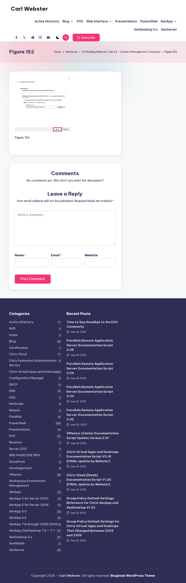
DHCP (13, 384)
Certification (18, 348)
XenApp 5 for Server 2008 (28, 505)
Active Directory (21, 322)
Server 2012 (18, 449)
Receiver (15, 442)
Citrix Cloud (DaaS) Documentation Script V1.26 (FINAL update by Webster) (88, 479)
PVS (12, 436)
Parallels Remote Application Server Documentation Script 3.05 (89, 345)
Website (91, 255)
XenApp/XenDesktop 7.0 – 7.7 (32, 530)
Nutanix (15, 410)
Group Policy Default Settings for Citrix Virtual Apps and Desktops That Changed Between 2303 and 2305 (93, 528)
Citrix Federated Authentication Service (32, 363)
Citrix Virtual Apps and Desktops (33, 372)
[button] (86, 37)
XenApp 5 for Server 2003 (28, 498)
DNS (12, 391)
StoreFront (17, 462)
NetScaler (16, 404)
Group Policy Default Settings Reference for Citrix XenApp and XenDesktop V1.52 (92, 502)
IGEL (12, 397)
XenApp (15, 492)
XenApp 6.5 (18, 518)
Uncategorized (20, 468)
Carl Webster (29, 8)
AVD (12, 328)
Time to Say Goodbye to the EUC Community (92, 324)
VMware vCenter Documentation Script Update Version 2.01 (92, 435)
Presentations (19, 429)
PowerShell (17, 423)
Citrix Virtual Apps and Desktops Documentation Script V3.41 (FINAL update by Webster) (92, 456)
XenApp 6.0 (18, 511)
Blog (12, 341)
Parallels (15, 417)
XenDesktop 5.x (21, 537)
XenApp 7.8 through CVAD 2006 (33, 524)
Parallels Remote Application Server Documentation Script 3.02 (89, 414)
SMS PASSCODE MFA (24, 455)
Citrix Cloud (18, 354)
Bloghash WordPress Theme (133, 576)
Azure (13, 335)
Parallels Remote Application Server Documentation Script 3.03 (89, 391)
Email (56, 255)
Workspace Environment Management (27, 483)
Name (20, 255)
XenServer (17, 550)
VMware (15, 475)
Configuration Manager (26, 378)
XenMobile (17, 543)
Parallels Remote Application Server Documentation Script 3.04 (89, 368)
